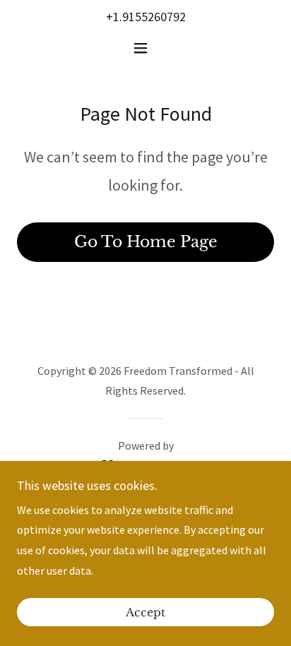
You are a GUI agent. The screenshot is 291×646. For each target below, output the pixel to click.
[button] (145, 48)
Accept (145, 612)
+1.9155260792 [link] (146, 16)
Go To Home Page (146, 241)
